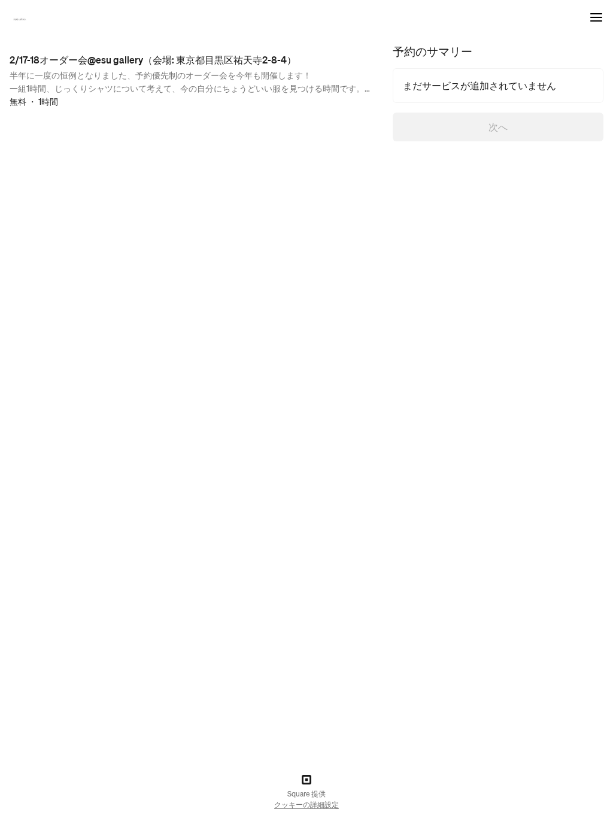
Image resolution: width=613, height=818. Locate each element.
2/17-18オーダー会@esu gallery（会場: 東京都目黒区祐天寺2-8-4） (153, 59)
